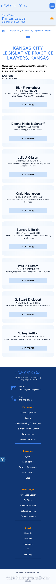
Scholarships (28, 472)
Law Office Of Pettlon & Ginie (28, 336)
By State (28, 500)
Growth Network (28, 439)
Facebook (28, 544)
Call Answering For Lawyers (28, 423)
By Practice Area (28, 505)
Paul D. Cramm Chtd (28, 269)
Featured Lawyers (28, 511)
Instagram (28, 538)
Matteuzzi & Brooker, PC (28, 161)
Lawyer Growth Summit (28, 428)
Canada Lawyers (28, 516)
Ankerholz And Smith (28, 91)
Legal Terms (27, 462)
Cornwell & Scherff (28, 127)
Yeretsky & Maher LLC (28, 303)
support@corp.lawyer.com (30, 389)
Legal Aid (28, 456)
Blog (28, 478)
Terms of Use (12, 579)
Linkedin (28, 533)
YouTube (28, 554)
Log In (28, 418)
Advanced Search (28, 495)
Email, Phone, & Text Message (29, 579)
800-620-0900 (18, 22)
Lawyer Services (28, 412)
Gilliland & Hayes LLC (28, 233)
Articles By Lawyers (28, 467)
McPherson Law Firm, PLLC (28, 197)
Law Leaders (28, 434)
